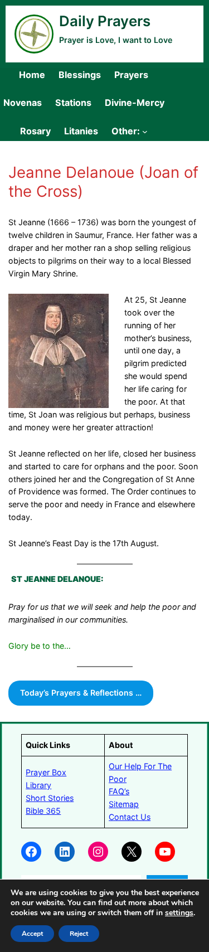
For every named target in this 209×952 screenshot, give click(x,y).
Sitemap (124, 804)
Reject (79, 933)
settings (179, 913)
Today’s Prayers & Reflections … (81, 692)
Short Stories (50, 798)
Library (38, 785)
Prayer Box (46, 772)
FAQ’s (119, 791)
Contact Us (129, 817)
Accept (32, 933)
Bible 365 (43, 810)
